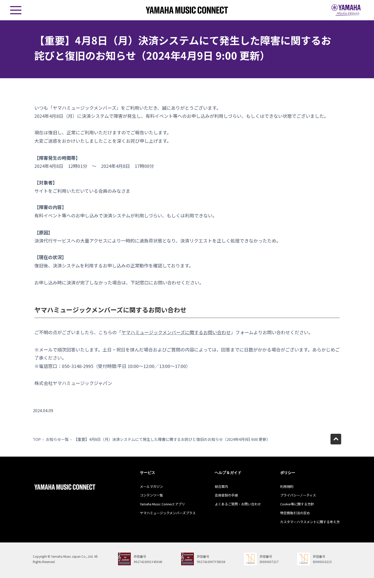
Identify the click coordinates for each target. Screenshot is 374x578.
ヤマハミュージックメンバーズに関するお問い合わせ (176, 332)
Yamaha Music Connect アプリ (162, 504)
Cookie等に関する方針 (297, 504)
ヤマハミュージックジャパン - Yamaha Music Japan (346, 10)
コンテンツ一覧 (151, 495)
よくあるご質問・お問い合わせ (238, 504)
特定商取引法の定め (295, 512)
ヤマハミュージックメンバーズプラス (168, 512)
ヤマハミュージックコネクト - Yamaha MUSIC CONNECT (187, 10)
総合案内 (221, 486)
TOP (37, 439)
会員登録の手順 (226, 495)
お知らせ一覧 (57, 439)
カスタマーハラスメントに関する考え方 (310, 521)
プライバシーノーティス (298, 495)
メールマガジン (151, 486)
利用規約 (286, 486)
